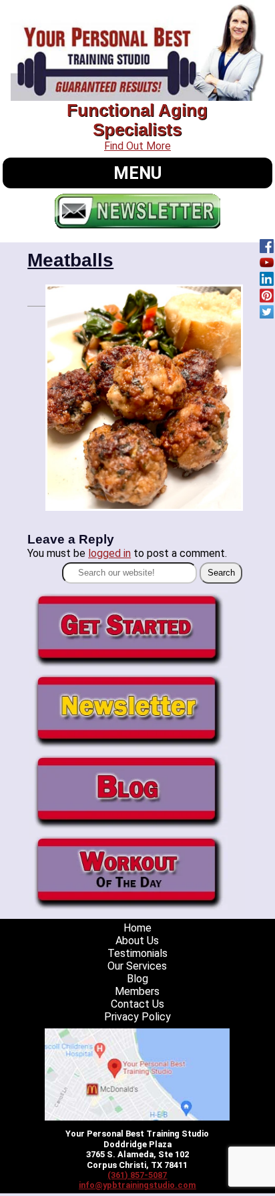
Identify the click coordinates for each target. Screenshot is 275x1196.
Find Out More (137, 146)
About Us (137, 940)
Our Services (137, 966)
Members (137, 991)
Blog (137, 978)
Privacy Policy (137, 1016)
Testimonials (137, 953)
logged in (109, 553)
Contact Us (137, 1004)
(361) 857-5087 (137, 1175)
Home (137, 928)
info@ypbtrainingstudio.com (137, 1185)
